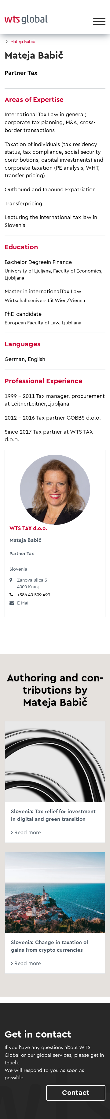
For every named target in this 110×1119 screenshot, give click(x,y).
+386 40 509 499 (33, 595)
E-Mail (23, 603)
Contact (76, 1092)
